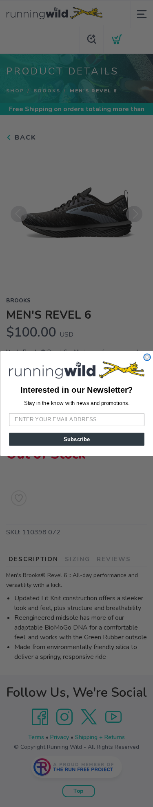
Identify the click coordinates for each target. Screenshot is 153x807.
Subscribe (76, 439)
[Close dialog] (147, 357)
